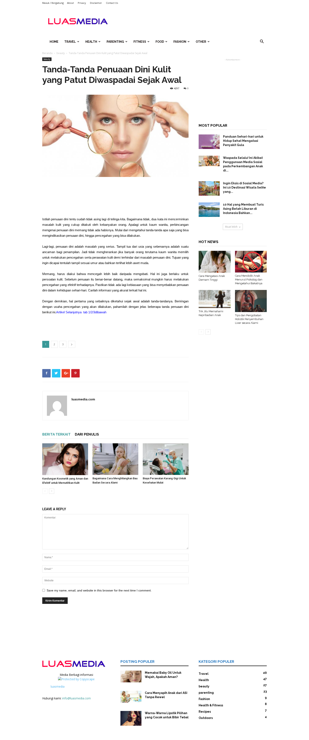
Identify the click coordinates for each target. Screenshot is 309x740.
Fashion (179, 41)
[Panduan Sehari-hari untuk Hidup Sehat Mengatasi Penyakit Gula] (209, 141)
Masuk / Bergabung (53, 2)
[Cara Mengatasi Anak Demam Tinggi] (215, 262)
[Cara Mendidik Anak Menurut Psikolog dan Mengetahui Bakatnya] (251, 261)
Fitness (139, 41)
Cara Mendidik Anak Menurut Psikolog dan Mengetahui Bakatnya (248, 279)
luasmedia (58, 686)
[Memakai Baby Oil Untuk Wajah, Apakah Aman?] (130, 676)
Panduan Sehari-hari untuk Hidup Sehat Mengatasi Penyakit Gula (243, 141)
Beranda (47, 53)
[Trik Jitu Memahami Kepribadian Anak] (215, 299)
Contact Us (112, 2)
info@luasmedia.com (76, 698)
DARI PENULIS (87, 434)
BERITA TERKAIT (56, 434)
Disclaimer (96, 2)
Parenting (115, 41)
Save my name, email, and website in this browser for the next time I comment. (99, 590)
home (54, 41)
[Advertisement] (190, 21)
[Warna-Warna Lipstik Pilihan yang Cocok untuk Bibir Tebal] (130, 718)
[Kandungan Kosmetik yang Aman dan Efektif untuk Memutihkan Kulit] (65, 459)
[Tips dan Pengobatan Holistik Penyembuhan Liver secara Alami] (251, 301)
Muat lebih (231, 227)
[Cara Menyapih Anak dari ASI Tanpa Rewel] (130, 697)
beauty (61, 53)
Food (160, 41)
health (91, 41)
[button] (262, 42)
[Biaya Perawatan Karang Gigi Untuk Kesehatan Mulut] (166, 459)
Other (201, 41)
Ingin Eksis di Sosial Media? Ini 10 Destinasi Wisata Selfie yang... (244, 187)
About (70, 2)
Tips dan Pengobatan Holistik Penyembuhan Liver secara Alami (249, 319)
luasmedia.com (83, 399)
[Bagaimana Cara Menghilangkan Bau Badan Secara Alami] (115, 459)
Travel (70, 41)
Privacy (82, 2)
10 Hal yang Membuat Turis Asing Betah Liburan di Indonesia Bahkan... (243, 209)
